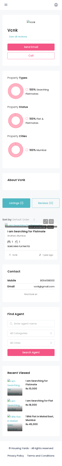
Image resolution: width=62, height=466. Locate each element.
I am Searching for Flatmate (26, 231)
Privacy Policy (16, 455)
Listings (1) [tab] (16, 203)
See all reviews (18, 36)
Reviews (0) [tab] (45, 203)
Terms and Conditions (40, 455)
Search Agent (31, 352)
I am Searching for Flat (39, 400)
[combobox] (24, 219)
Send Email (31, 47)
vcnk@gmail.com (44, 286)
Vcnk (14, 255)
